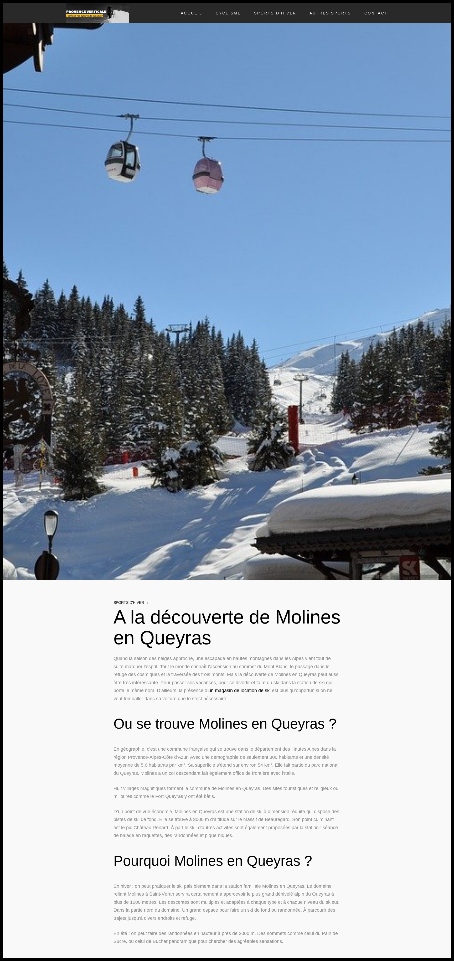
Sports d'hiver (275, 13)
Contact (376, 13)
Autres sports (330, 13)
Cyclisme (228, 13)
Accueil (191, 13)
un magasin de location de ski (239, 690)
